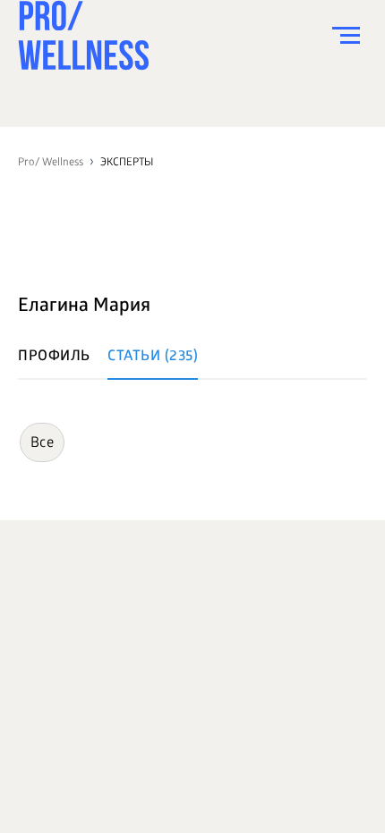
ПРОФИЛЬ (54, 357)
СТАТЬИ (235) (152, 357)
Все (42, 443)
